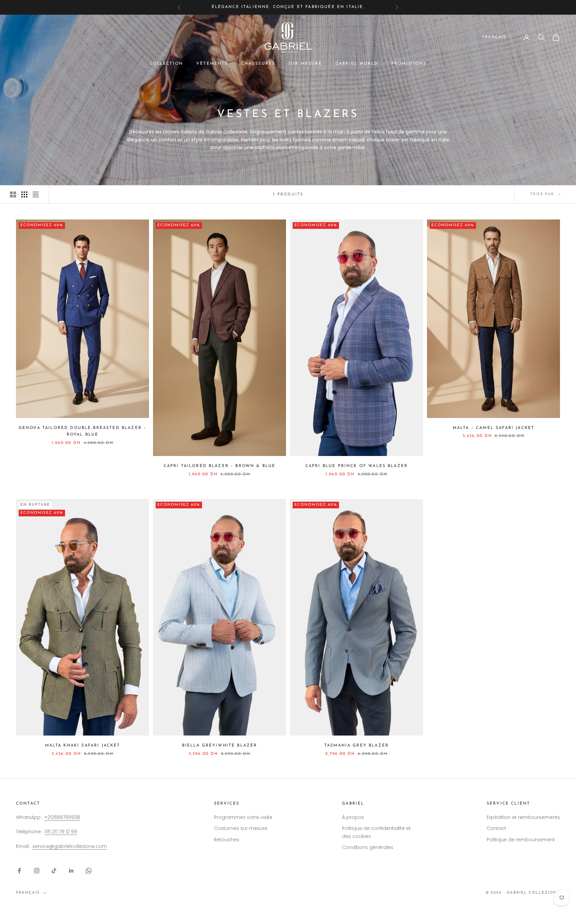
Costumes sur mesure (240, 828)
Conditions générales (367, 847)
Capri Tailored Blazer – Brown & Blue (220, 466)
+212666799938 (62, 817)
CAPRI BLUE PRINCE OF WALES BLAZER (356, 466)
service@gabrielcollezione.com (69, 846)
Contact (496, 828)
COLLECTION (166, 64)
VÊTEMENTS (212, 64)
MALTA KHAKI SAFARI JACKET (82, 746)
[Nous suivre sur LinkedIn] (71, 870)
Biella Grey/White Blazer (219, 746)
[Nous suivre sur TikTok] (54, 870)
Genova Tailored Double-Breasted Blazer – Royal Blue (82, 431)
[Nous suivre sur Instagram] (36, 870)
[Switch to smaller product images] (24, 194)
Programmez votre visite (243, 817)
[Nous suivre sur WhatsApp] (88, 870)
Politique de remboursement (521, 839)
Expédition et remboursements (523, 817)
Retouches (226, 839)
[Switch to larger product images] (13, 194)
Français (494, 37)
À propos (353, 817)
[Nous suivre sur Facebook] (19, 870)
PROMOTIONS (409, 64)
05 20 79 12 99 (61, 831)
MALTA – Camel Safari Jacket (493, 428)
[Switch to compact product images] (36, 194)
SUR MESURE (305, 64)
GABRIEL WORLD (356, 64)
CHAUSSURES (258, 64)
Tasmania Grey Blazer (356, 746)
